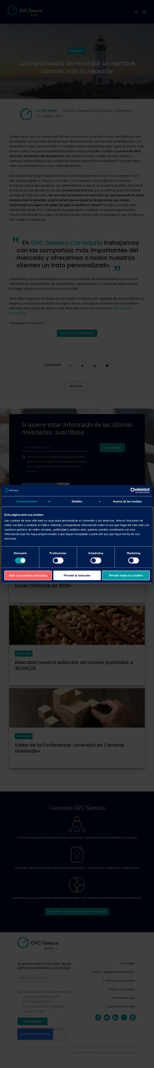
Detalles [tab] (77, 501)
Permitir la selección (77, 575)
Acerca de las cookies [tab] (127, 501)
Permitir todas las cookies (126, 575)
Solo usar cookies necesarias (28, 575)
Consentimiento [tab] (26, 501)
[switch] (58, 560)
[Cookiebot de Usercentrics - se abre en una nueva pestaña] (133, 490)
